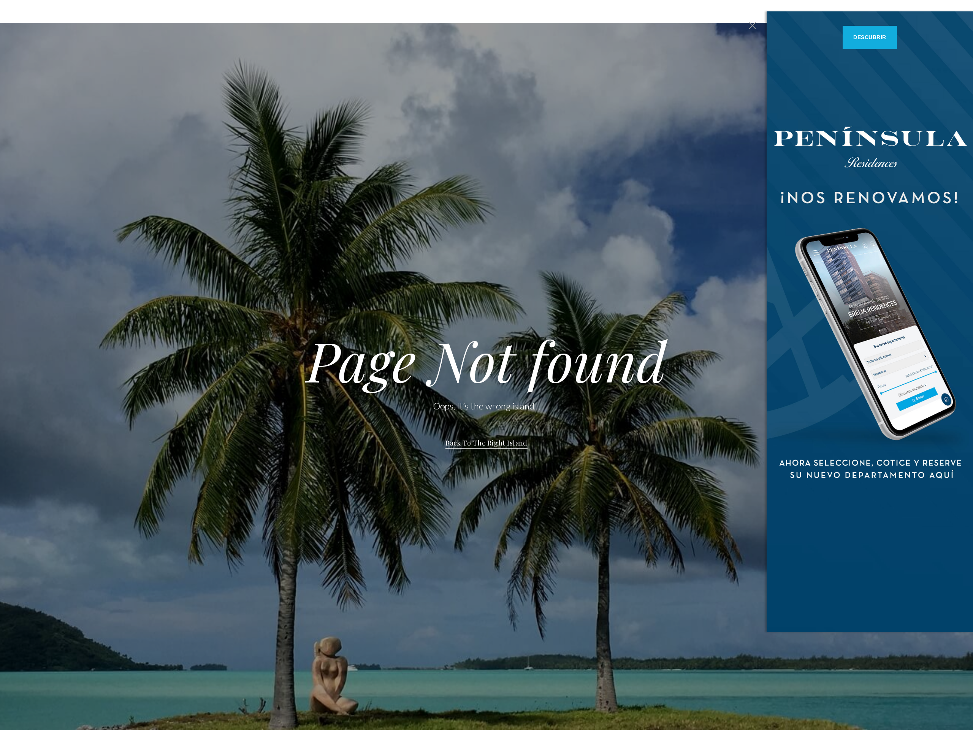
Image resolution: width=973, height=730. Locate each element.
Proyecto (646, 11)
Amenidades (734, 11)
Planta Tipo (688, 11)
